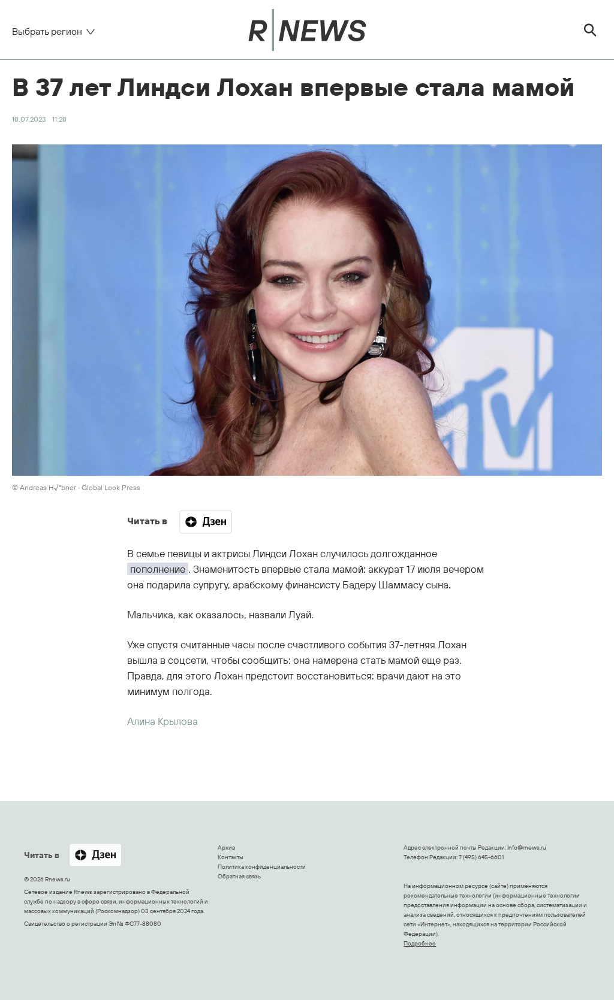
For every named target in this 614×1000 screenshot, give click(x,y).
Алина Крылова (162, 721)
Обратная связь (239, 876)
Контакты (230, 857)
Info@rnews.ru (526, 847)
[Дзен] (205, 522)
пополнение (157, 569)
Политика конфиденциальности (262, 867)
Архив (226, 847)
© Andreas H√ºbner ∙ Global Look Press (76, 487)
